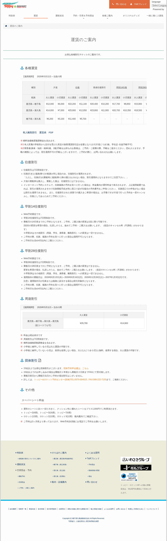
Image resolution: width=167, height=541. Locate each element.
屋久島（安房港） (59, 476)
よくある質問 (92, 453)
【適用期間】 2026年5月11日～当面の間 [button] (42, 76)
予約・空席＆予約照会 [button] (83, 16)
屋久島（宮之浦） (59, 470)
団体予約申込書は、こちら (76, 368)
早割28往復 (143, 87)
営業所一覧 (22, 509)
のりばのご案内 (59, 453)
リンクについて (151, 509)
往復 (77, 87)
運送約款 (32, 509)
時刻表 (12, 16)
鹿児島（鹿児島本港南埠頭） (63, 459)
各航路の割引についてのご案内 (29, 459)
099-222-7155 (99, 379)
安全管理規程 (51, 509)
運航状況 (59, 16)
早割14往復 (121, 87)
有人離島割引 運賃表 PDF (36, 132)
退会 (90, 476)
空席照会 (21, 482)
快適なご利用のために (136, 509)
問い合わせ (91, 482)
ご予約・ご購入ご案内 (26, 488)
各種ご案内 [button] (107, 16)
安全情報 (41, 509)
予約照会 (91, 464)
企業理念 (62, 509)
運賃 (36, 16)
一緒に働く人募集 (155, 16)
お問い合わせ (121, 509)
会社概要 (13, 509)
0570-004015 (81, 379)
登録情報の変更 (94, 470)
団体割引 (31, 360)
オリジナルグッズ (131, 16)
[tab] (83, 76)
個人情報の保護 (96, 509)
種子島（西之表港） (60, 464)
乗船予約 (21, 476)
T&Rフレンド (93, 458)
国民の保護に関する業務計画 (78, 509)
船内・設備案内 (59, 482)
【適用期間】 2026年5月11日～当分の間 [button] (42, 307)
